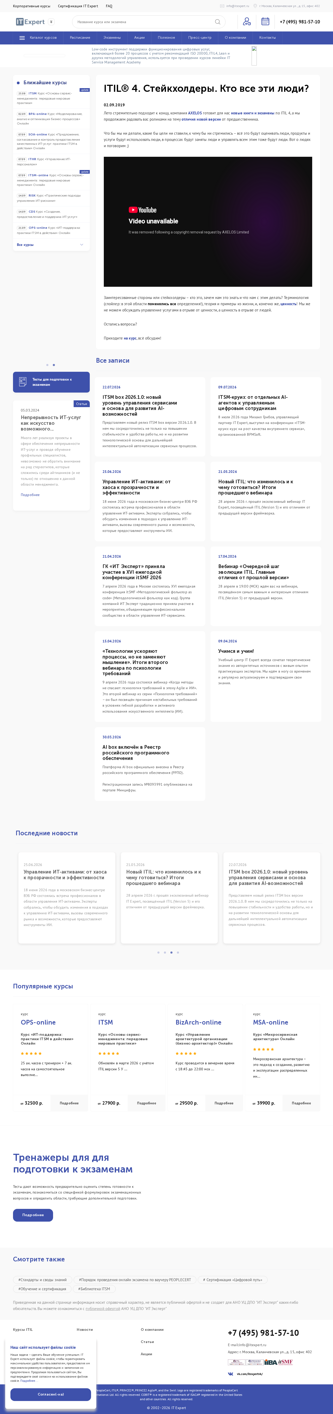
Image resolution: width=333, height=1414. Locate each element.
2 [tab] (55, 366)
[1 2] (51, 312)
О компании (152, 1330)
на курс (130, 338)
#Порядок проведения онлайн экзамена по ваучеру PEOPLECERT (135, 1279)
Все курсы (25, 244)
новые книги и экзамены (252, 112)
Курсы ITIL (23, 1330)
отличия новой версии (201, 119)
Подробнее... (29, 1381)
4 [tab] (179, 954)
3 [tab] (173, 954)
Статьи (147, 1342)
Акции (146, 1354)
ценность (288, 303)
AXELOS (195, 112)
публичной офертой (103, 1308)
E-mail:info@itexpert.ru (247, 1345)
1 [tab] (49, 366)
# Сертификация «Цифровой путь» (232, 1279)
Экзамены (86, 1354)
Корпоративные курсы (31, 6)
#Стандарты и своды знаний (42, 1279)
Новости (85, 1330)
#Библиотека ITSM (94, 1288)
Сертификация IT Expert (78, 6)
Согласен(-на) (51, 1394)
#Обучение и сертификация (42, 1288)
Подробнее (69, 1103)
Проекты (85, 1342)
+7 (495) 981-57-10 (300, 22)
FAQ (109, 6)
